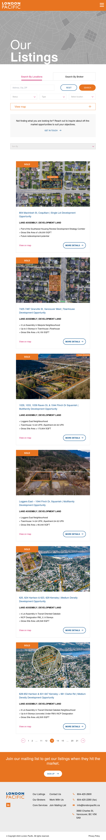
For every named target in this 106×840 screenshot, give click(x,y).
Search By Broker (74, 76)
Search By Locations (31, 76)
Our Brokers (39, 799)
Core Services (40, 805)
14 (58, 740)
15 (63, 740)
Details (76, 245)
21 (77, 740)
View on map (25, 245)
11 (41, 740)
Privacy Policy (94, 836)
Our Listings (39, 794)
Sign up (50, 773)
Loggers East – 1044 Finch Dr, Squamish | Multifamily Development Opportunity (46, 503)
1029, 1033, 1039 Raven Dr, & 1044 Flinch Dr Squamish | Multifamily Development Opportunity (48, 406)
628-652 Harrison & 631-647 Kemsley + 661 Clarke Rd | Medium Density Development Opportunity (52, 695)
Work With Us (57, 799)
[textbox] (23, 96)
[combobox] (23, 97)
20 (72, 740)
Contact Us (55, 794)
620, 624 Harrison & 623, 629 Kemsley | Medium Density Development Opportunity (48, 599)
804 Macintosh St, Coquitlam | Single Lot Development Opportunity (47, 214)
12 (46, 740)
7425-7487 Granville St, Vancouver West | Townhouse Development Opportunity (47, 310)
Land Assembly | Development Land (40, 222)
